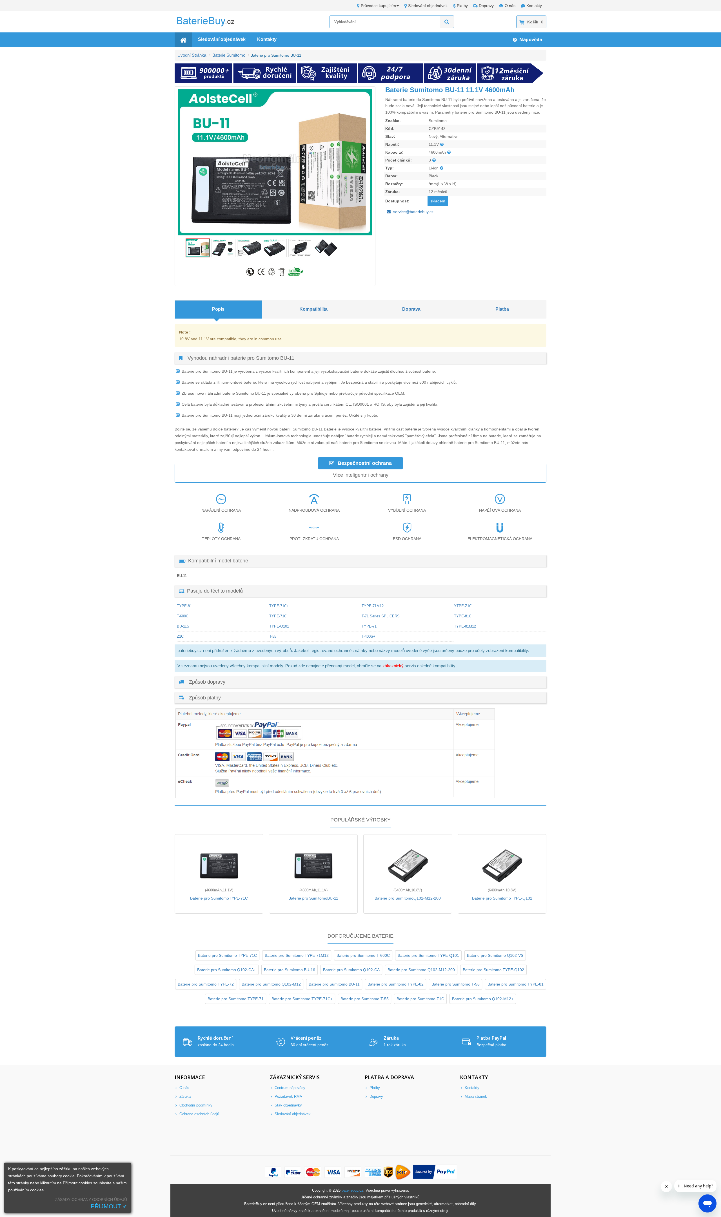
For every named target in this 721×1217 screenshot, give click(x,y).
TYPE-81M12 (465, 626)
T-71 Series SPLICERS (381, 616)
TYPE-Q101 (279, 626)
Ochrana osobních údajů (198, 1114)
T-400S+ (368, 636)
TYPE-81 (184, 606)
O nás (510, 5)
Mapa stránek (475, 1096)
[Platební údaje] (335, 796)
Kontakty (534, 5)
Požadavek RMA (287, 1096)
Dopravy (486, 5)
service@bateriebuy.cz (413, 211)
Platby (462, 5)
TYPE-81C (462, 616)
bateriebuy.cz (352, 1190)
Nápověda (530, 39)
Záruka (184, 1096)
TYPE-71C (278, 616)
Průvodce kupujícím (378, 5)
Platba (502, 309)
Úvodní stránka (191, 55)
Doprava (411, 309)
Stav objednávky (287, 1105)
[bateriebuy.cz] (210, 25)
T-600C (182, 616)
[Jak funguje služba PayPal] (435, 1172)
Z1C (180, 636)
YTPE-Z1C (463, 606)
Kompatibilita (313, 309)
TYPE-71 (369, 626)
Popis (218, 309)
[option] (275, 162)
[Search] (447, 22)
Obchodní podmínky (195, 1105)
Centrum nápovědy (289, 1088)
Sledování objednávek (428, 5)
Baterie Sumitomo (228, 55)
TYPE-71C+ (279, 606)
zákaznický (393, 665)
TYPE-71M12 (373, 606)
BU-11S (183, 626)
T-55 (272, 636)
